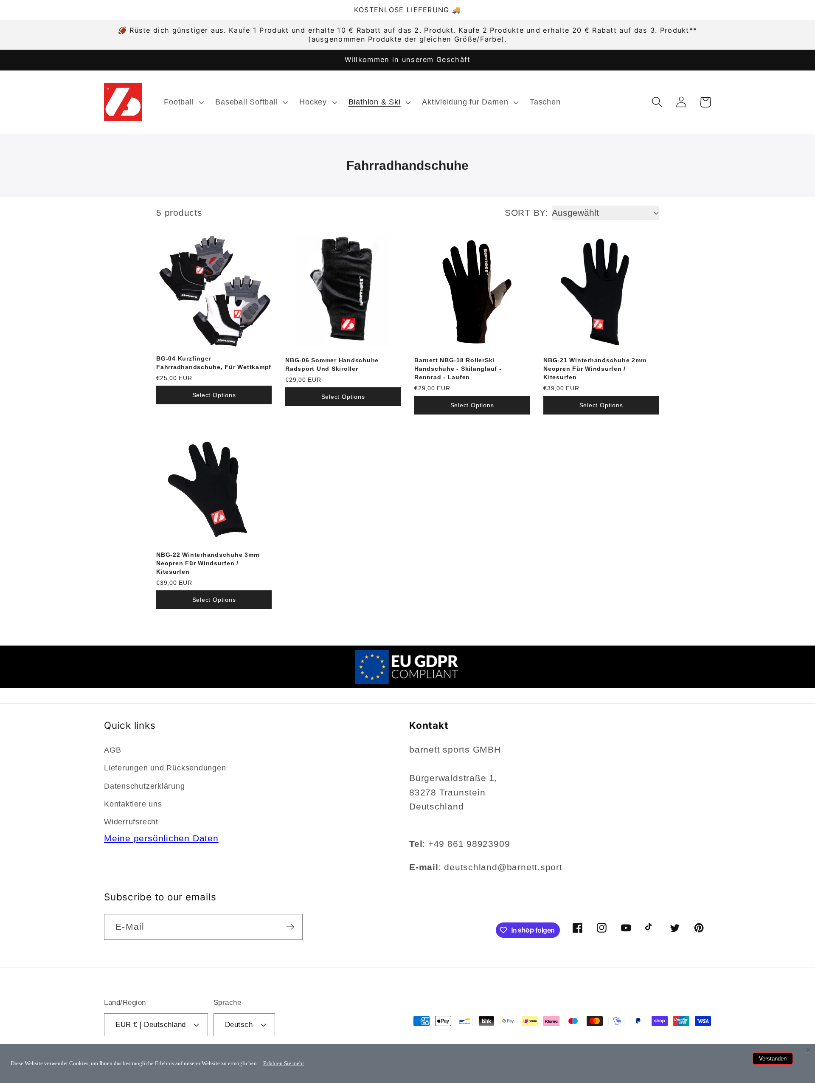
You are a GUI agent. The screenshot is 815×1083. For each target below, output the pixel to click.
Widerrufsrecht (131, 822)
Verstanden (773, 1058)
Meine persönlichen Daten (161, 838)
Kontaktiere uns (133, 804)
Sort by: (526, 212)
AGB (112, 750)
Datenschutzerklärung (144, 786)
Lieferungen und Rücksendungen (165, 768)
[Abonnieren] (290, 927)
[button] (183, 101)
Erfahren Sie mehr (283, 1063)
